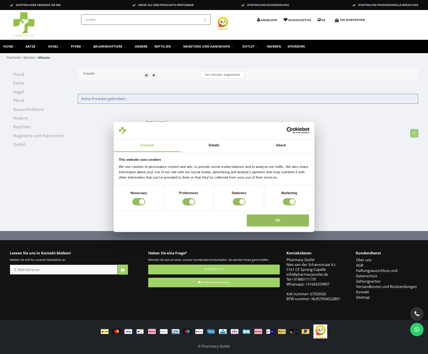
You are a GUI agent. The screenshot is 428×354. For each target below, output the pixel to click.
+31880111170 (215, 269)
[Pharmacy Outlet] (35, 22)
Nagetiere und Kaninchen (207, 46)
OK (277, 220)
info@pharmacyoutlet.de (215, 282)
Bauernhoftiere (108, 46)
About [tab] (281, 145)
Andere (141, 46)
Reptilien (163, 46)
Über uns (364, 259)
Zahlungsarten (368, 281)
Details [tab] (214, 145)
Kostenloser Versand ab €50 (38, 5)
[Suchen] (207, 18)
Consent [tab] (147, 145)
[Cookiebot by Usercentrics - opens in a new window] (289, 130)
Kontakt (362, 292)
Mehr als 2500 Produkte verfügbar (166, 5)
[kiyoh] (320, 331)
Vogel (54, 46)
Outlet (249, 46)
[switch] (189, 201)
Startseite (13, 57)
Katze (31, 46)
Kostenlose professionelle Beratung (388, 5)
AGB (359, 265)
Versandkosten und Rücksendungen (386, 286)
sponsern (296, 46)
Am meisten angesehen (222, 74)
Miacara (44, 57)
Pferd (76, 46)
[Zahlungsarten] (207, 331)
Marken (274, 46)
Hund (8, 46)
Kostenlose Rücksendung (268, 5)
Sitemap (363, 297)
